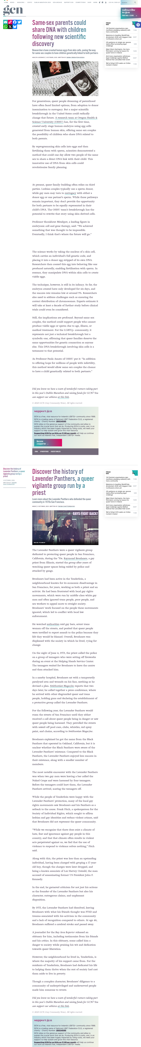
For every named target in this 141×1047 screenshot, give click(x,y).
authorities (53, 624)
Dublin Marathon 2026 (42, 2)
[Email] (5, 22)
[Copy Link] (10, 22)
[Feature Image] (65, 78)
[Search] (135, 2)
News (12, 2)
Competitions (80, 2)
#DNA (36, 452)
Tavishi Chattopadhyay (66, 506)
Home (6, 2)
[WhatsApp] (5, 26)
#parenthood (44, 452)
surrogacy (70, 193)
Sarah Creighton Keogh (75, 57)
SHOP (89, 2)
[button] (138, 25)
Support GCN (68, 2)
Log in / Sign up (114, 2)
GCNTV (29, 2)
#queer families (56, 452)
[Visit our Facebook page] (102, 2)
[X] (10, 26)
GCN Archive (57, 2)
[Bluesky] (14, 26)
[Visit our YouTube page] (106, 2)
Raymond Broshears (75, 558)
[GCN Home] (13, 10)
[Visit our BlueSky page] (99, 2)
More (95, 2)
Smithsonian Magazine (62, 686)
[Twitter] (19, 22)
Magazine (20, 2)
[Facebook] (14, 22)
